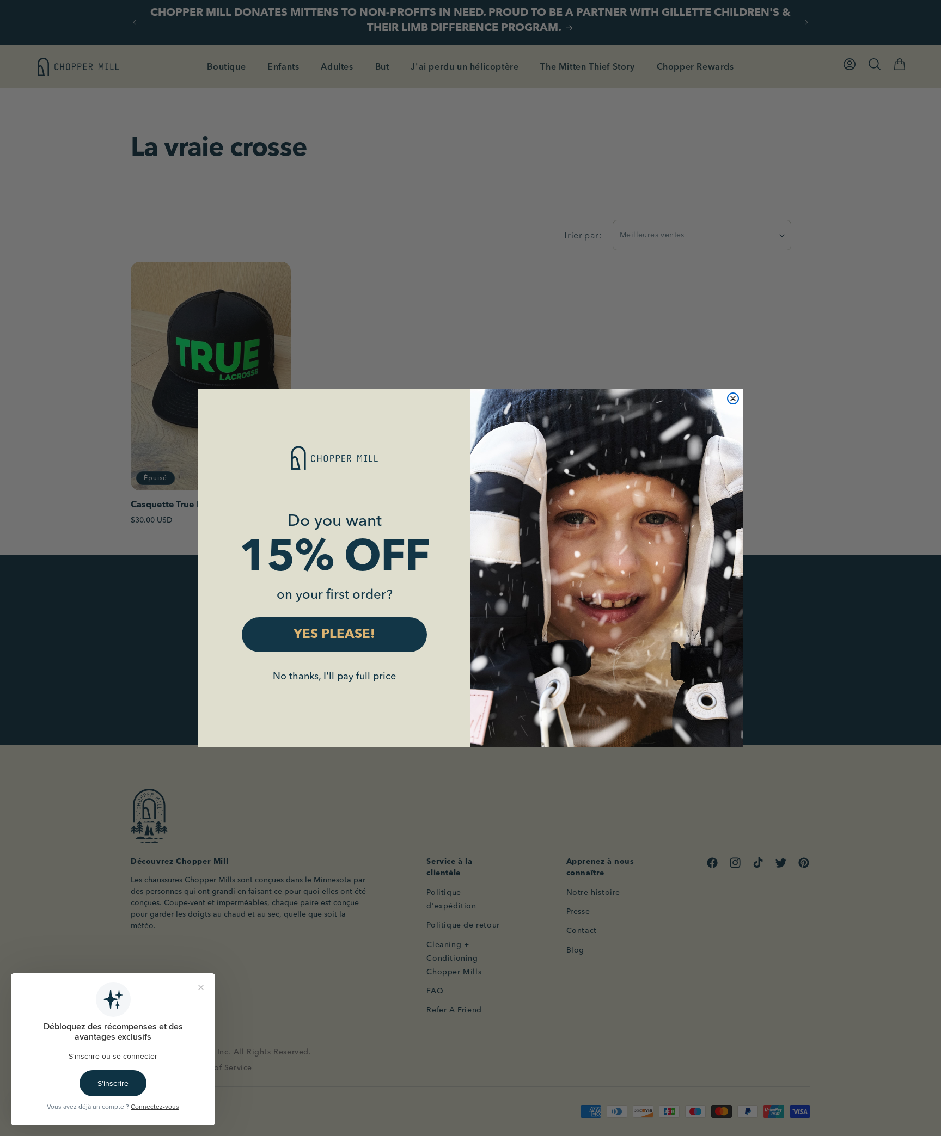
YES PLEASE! (334, 634)
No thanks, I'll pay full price (334, 676)
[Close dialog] (733, 398)
